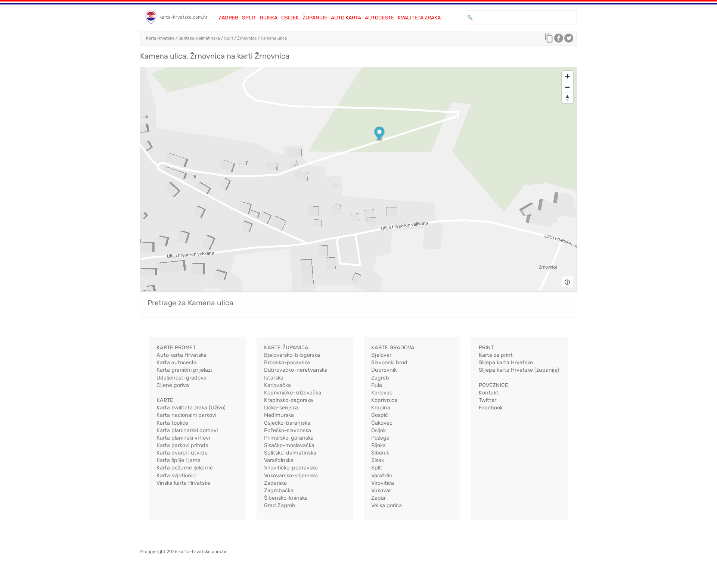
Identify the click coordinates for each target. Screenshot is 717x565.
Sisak (377, 460)
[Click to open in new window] (558, 40)
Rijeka (268, 18)
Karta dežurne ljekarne (184, 468)
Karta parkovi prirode (182, 445)
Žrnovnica (247, 38)
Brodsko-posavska (287, 362)
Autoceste (379, 18)
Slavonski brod (389, 362)
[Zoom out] (567, 87)
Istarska (273, 378)
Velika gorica (386, 505)
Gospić (379, 415)
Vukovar (381, 490)
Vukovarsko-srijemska (291, 475)
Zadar (378, 498)
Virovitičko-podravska (291, 468)
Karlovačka (277, 385)
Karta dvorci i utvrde (182, 453)
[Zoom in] (567, 76)
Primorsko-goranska (289, 438)
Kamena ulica (274, 38)
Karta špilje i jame (178, 460)
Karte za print (496, 355)
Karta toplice (172, 423)
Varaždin (381, 475)
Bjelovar (381, 355)
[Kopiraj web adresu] (549, 40)
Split (249, 18)
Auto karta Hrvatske (181, 355)
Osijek (290, 18)
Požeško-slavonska (287, 430)
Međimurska (279, 415)
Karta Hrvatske (160, 38)
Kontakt (489, 393)
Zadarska (275, 483)
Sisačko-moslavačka (289, 445)
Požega (380, 438)
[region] (358, 179)
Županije (314, 18)
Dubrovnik (384, 370)
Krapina (380, 408)
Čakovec (381, 423)
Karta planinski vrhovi (183, 438)
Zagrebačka (279, 490)
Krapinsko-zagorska (288, 400)
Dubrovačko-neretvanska (296, 370)
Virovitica (382, 483)
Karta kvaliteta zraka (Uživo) (191, 408)
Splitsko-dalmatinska (199, 38)
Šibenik (380, 453)
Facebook (491, 408)
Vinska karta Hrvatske (183, 483)
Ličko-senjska (281, 408)
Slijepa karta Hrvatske (506, 362)
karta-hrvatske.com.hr (183, 17)
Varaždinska (279, 460)
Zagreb (228, 18)
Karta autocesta (176, 362)
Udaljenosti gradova (181, 378)
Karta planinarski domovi (187, 430)
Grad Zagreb (279, 505)
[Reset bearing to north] (567, 98)
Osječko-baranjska (287, 423)
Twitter (487, 400)
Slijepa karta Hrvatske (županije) (519, 370)
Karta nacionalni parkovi (186, 415)
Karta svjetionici (176, 475)
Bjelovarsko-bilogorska (292, 355)
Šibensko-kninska (286, 498)
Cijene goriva (172, 385)
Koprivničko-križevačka (292, 393)
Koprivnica (384, 400)
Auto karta (346, 18)
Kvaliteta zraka (419, 18)
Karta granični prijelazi (184, 370)
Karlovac (381, 393)
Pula (376, 385)
